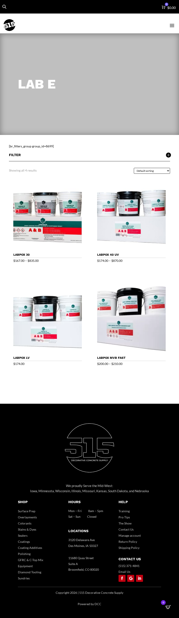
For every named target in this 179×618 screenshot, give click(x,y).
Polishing (24, 554)
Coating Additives (30, 548)
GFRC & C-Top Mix (30, 560)
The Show (125, 523)
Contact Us (126, 529)
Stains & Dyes (27, 529)
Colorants (24, 523)
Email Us (124, 572)
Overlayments (27, 517)
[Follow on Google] (130, 578)
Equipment (25, 566)
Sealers (23, 535)
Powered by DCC (89, 604)
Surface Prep (26, 511)
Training (124, 511)
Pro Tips (124, 517)
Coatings (24, 541)
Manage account (130, 535)
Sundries (24, 578)
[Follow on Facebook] (122, 578)
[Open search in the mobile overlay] (4, 7)
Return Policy (128, 541)
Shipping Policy (129, 548)
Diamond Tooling (29, 572)
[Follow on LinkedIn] (139, 578)
